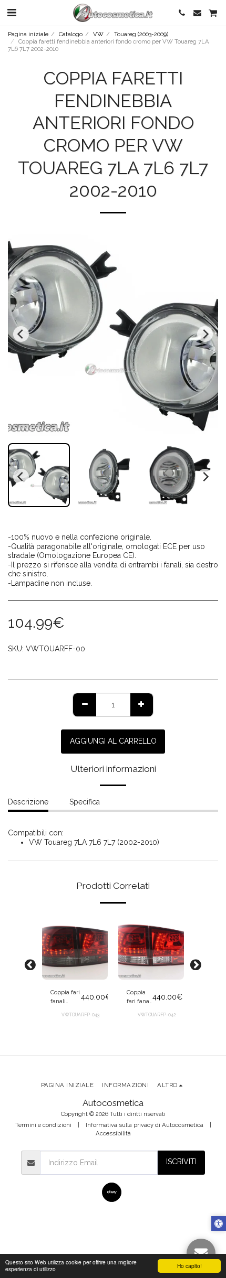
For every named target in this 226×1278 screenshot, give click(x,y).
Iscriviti (181, 1161)
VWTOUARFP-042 (157, 1014)
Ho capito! (189, 1266)
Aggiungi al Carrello (74, 972)
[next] (205, 334)
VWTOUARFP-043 (80, 1014)
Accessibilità (113, 1133)
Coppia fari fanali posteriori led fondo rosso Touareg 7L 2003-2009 (139, 997)
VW (98, 34)
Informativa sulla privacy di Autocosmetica (144, 1125)
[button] (11, 13)
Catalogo (71, 34)
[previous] (21, 334)
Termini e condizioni (43, 1125)
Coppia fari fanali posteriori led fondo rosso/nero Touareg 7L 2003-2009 (65, 997)
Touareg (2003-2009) (141, 34)
